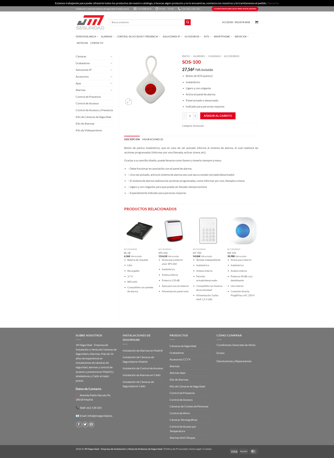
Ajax (78, 83)
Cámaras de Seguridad (183, 346)
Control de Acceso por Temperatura (183, 429)
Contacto (96, 43)
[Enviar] (188, 22)
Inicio (186, 56)
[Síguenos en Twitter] (85, 424)
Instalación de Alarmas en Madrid (143, 350)
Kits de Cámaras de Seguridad (93, 116)
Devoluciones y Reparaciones (234, 361)
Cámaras (81, 56)
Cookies (207, 448)
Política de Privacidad (176, 448)
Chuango (214, 56)
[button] (236, 22)
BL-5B (127, 252)
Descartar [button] (273, 3)
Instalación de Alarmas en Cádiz (142, 375)
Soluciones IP (171, 36)
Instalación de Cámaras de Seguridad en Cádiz (138, 384)
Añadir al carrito (218, 115)
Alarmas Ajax (177, 372)
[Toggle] (111, 56)
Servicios (240, 36)
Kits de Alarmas (85, 123)
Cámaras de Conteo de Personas (189, 406)
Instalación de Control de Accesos (143, 368)
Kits (206, 36)
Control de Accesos (87, 103)
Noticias (82, 43)
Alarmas (106, 36)
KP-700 (197, 252)
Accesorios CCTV (180, 359)
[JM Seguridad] (90, 22)
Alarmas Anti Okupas (182, 437)
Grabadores (83, 63)
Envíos (221, 353)
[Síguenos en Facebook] (79, 424)
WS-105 (231, 252)
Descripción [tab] (132, 139)
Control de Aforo (180, 413)
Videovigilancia (86, 36)
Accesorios (192, 36)
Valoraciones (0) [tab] (152, 139)
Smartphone (222, 36)
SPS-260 (163, 252)
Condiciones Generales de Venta (236, 345)
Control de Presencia (88, 96)
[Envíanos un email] (91, 424)
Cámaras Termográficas (183, 419)
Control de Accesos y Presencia (137, 36)
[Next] (258, 265)
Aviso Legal (195, 448)
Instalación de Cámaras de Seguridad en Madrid (138, 359)
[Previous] (124, 265)
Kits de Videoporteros (89, 130)
